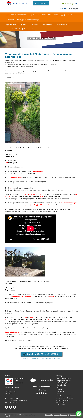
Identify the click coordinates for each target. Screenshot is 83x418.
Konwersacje (69, 4)
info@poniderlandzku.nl (18, 400)
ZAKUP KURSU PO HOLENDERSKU (42, 354)
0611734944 (14, 398)
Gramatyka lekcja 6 (14, 29)
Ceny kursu (61, 404)
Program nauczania (64, 381)
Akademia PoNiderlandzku (16, 15)
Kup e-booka (34, 15)
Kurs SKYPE (46, 15)
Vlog (63, 15)
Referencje (60, 389)
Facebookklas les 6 (29, 29)
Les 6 (25, 24)
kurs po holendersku (64, 378)
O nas (59, 387)
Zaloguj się (74, 8)
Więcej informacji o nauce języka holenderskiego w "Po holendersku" (41, 358)
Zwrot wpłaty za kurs (60, 415)
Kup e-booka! (61, 385)
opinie (42, 395)
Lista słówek (34, 24)
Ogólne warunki (73, 415)
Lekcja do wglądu (63, 383)
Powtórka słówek (47, 24)
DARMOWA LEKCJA (40, 3)
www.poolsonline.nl (12, 388)
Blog (56, 15)
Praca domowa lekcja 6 (63, 24)
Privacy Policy (49, 415)
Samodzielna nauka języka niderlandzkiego (22, 20)
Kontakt (70, 15)
